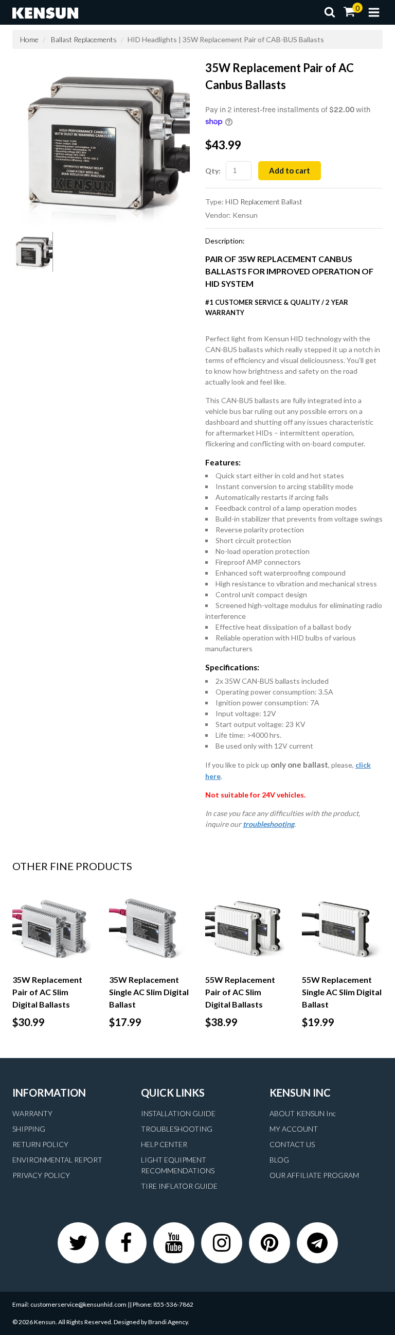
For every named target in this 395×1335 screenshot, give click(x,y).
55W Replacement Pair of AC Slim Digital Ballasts (240, 992)
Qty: (213, 170)
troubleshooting (268, 824)
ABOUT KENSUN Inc (303, 1113)
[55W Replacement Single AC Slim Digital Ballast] (342, 928)
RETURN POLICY (40, 1144)
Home (29, 39)
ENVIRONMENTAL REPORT (57, 1159)
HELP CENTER (164, 1144)
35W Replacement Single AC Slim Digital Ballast (149, 992)
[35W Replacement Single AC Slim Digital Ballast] (149, 928)
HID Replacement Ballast (263, 201)
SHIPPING (28, 1128)
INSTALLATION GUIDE (178, 1113)
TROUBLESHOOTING (176, 1128)
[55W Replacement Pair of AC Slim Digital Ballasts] (245, 928)
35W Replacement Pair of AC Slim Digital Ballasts (47, 992)
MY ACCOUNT (294, 1128)
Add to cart (289, 170)
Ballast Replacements (84, 39)
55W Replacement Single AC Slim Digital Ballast (342, 992)
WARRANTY (32, 1113)
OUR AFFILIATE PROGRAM (314, 1175)
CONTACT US (292, 1144)
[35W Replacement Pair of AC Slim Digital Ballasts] (53, 928)
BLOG (279, 1159)
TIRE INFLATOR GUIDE (179, 1186)
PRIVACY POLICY (41, 1175)
